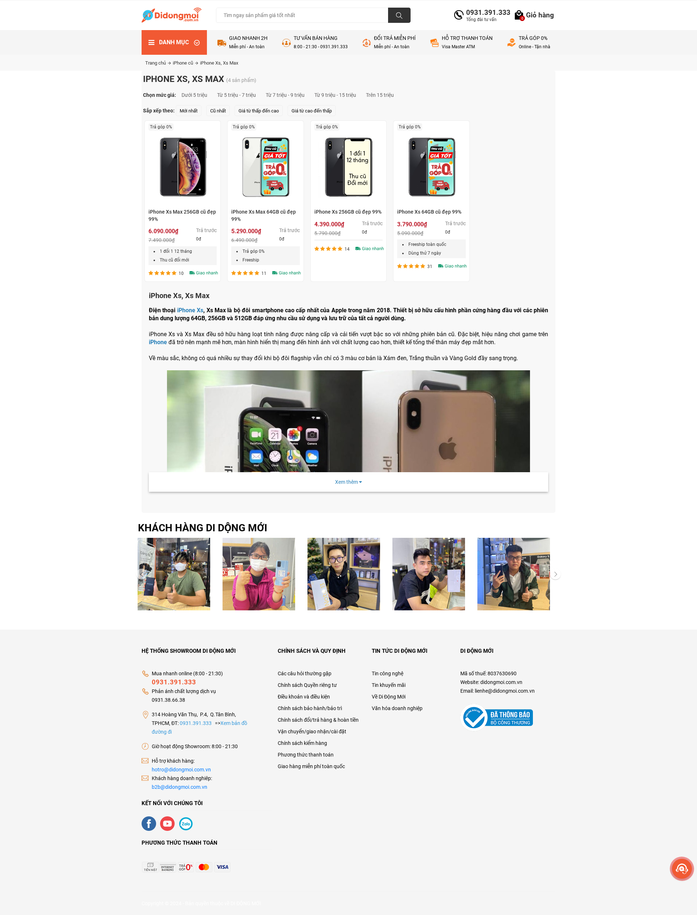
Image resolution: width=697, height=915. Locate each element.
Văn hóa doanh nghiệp (397, 708)
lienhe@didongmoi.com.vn (505, 691)
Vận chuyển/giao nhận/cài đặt (312, 731)
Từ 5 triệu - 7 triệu (236, 95)
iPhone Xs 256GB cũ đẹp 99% (348, 212)
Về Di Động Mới (388, 697)
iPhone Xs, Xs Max (219, 63)
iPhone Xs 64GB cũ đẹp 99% (429, 212)
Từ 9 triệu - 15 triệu (335, 95)
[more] (682, 869)
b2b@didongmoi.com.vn (179, 787)
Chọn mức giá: (159, 95)
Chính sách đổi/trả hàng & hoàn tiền (318, 720)
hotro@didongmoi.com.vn (181, 769)
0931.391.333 (485, 12)
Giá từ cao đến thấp (312, 111)
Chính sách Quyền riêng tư (307, 685)
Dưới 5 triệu (194, 95)
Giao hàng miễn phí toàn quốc (311, 766)
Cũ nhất (218, 111)
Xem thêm (347, 482)
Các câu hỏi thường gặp (304, 673)
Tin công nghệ (387, 673)
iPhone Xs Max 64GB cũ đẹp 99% (263, 215)
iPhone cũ (183, 63)
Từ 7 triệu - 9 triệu (285, 95)
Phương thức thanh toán (306, 755)
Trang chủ (156, 63)
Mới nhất (188, 111)
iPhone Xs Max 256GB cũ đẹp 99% (182, 215)
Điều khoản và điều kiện (304, 697)
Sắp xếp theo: (159, 111)
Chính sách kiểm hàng (302, 743)
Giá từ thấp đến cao (259, 111)
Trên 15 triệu (380, 95)
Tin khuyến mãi (388, 685)
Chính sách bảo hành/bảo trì (310, 708)
